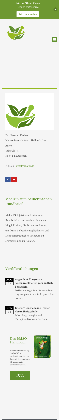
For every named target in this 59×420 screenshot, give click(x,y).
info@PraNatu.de (24, 166)
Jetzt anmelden (27, 14)
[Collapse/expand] (55, 9)
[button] (54, 39)
